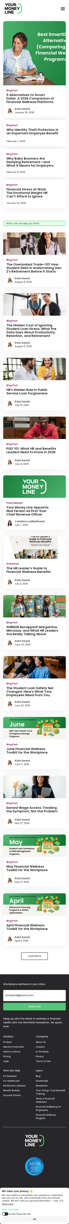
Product (7, 1042)
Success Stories (12, 1095)
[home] (12, 9)
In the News (42, 1051)
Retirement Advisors (14, 1085)
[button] (62, 8)
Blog (38, 1076)
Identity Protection (13, 1046)
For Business (10, 1076)
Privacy (40, 1056)
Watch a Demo (11, 1051)
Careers (40, 1046)
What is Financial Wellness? (45, 1100)
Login (6, 1061)
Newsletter (42, 1085)
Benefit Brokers (11, 1090)
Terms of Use (43, 1061)
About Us (41, 1042)
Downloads (42, 1080)
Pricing (7, 1056)
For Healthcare (11, 1080)
